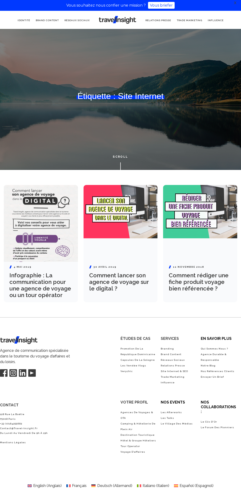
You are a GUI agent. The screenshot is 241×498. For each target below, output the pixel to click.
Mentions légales (13, 442)
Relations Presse (158, 20)
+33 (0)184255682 (11, 423)
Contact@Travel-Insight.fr (19, 428)
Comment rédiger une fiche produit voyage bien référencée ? (199, 282)
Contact (9, 405)
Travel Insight (12, 339)
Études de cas (135, 338)
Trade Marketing (189, 20)
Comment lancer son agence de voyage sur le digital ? (119, 282)
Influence (216, 20)
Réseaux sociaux (77, 20)
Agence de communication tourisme (110, 20)
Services (170, 338)
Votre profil (134, 402)
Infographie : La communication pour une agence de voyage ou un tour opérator (40, 285)
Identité (24, 20)
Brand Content (47, 20)
